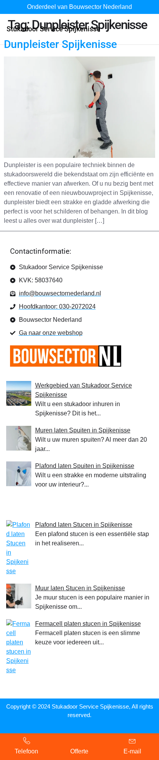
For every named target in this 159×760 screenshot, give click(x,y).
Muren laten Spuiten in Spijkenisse (82, 430)
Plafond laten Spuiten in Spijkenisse (84, 466)
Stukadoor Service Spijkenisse (53, 29)
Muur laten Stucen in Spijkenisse (80, 588)
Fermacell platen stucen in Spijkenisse (88, 623)
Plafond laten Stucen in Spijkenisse (83, 524)
